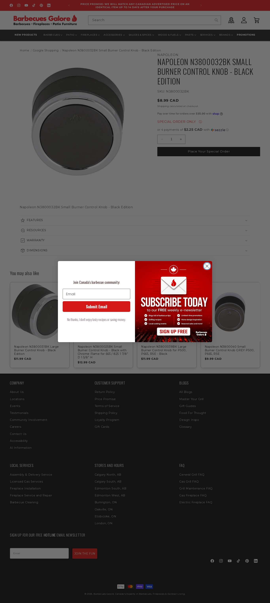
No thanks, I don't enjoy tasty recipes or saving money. (96, 319)
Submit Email (96, 307)
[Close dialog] (207, 266)
